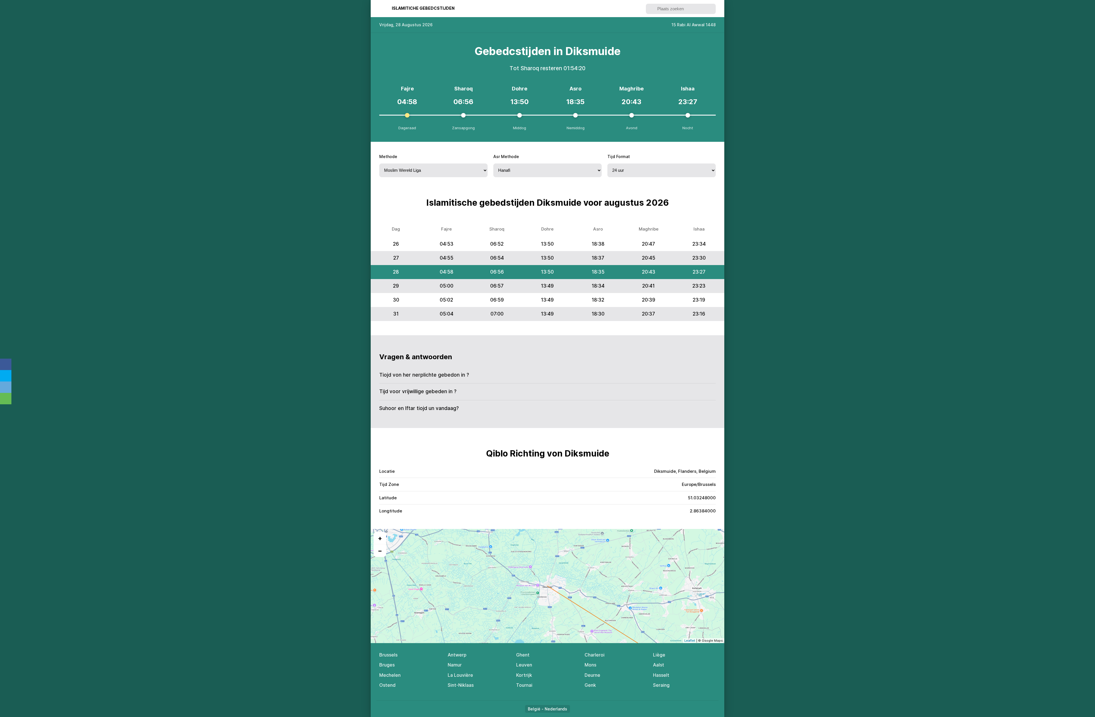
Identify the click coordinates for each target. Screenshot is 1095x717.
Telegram (5, 387)
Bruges (387, 665)
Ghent (523, 655)
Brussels (388, 655)
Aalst (658, 665)
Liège (659, 655)
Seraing (661, 685)
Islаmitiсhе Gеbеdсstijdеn (423, 8)
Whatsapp (5, 398)
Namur (455, 665)
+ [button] (380, 538)
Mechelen (390, 675)
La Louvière (460, 675)
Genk (590, 685)
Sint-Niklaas (461, 685)
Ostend (387, 685)
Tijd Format (618, 156)
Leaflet (689, 641)
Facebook (5, 364)
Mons (590, 665)
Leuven (524, 665)
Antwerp (457, 655)
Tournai (524, 685)
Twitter (5, 375)
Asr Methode (506, 156)
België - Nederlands (547, 708)
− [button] (380, 550)
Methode (388, 156)
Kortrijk (524, 675)
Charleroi (595, 655)
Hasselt (661, 675)
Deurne (592, 675)
